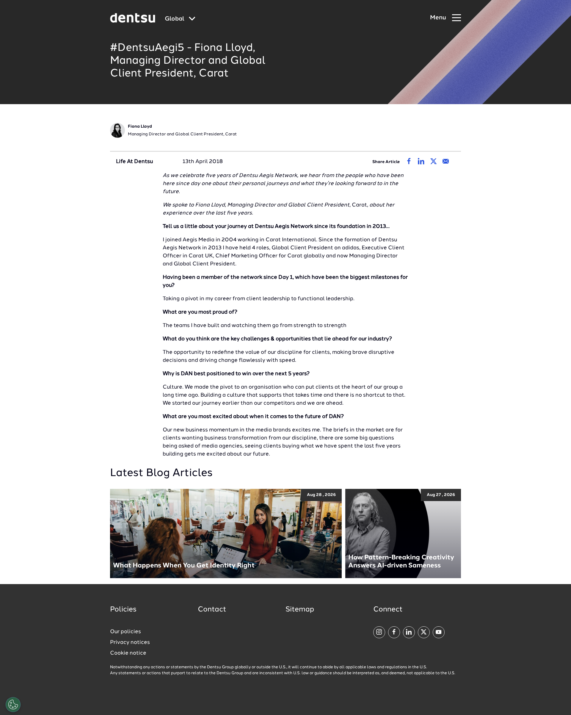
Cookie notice (128, 653)
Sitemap (300, 609)
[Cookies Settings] (13, 704)
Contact (212, 609)
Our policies (125, 631)
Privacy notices (130, 642)
